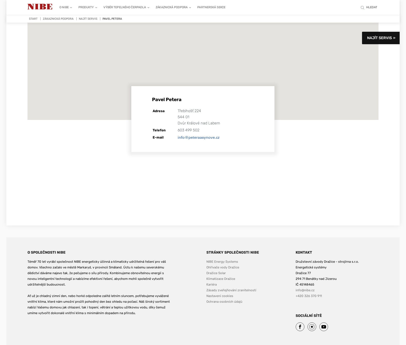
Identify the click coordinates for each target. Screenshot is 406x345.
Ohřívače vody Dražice (222, 267)
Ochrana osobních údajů (224, 302)
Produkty (86, 7)
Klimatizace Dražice (220, 279)
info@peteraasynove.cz (198, 137)
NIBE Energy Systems (222, 262)
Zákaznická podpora (172, 7)
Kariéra (212, 284)
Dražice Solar (216, 273)
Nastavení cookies (219, 296)
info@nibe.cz (305, 290)
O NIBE (64, 7)
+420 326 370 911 (309, 296)
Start (33, 18)
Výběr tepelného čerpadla (124, 7)
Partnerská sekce (211, 7)
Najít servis (88, 18)
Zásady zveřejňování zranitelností (231, 290)
